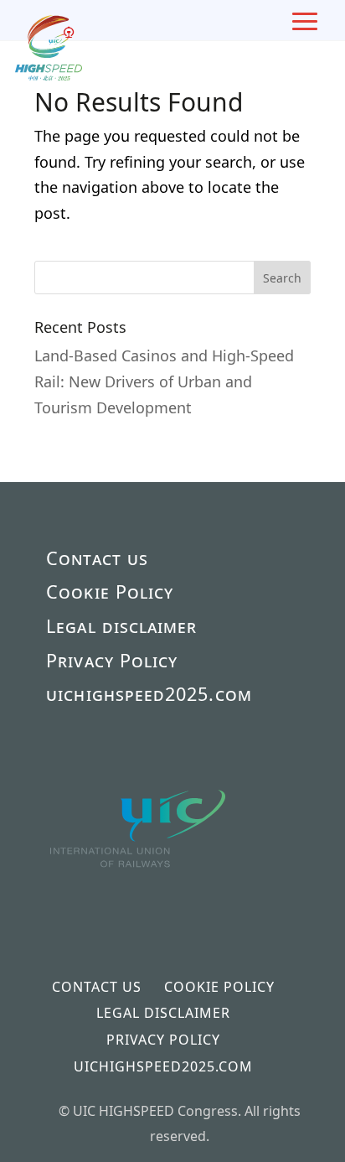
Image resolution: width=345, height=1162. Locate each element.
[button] (282, 277)
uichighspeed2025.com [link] (149, 694)
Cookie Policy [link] (109, 591)
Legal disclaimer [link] (121, 626)
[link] (139, 896)
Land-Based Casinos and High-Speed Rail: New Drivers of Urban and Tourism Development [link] (164, 381)
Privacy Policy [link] (112, 660)
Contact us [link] (97, 558)
